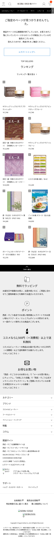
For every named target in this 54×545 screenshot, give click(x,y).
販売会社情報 (32, 500)
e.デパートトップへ (27, 52)
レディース (40, 11)
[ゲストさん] (44, 4)
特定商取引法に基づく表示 (17, 503)
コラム (6, 431)
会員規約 (17, 500)
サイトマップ (33, 487)
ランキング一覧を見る (26, 74)
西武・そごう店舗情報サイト (13, 444)
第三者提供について (39, 503)
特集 (5, 425)
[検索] (10, 4)
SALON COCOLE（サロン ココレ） (15, 454)
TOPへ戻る (27, 269)
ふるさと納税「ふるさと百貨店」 (14, 461)
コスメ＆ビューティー (7, 11)
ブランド (7, 403)
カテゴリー (8, 397)
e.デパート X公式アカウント (13, 465)
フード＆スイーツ (22, 11)
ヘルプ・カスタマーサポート (13, 487)
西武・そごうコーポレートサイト (14, 448)
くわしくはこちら (10, 353)
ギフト (33, 11)
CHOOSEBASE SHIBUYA (11, 458)
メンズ (49, 11)
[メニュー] (3, 4)
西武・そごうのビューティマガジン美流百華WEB (20, 451)
